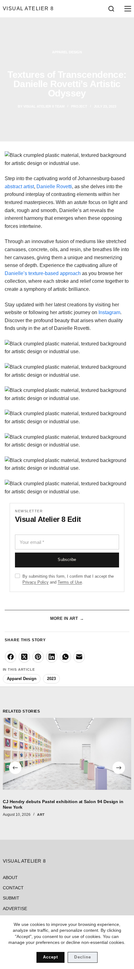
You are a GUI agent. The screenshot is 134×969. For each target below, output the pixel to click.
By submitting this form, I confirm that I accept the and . (68, 579)
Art (41, 814)
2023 (51, 678)
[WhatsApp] (65, 657)
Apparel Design (67, 52)
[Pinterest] (38, 657)
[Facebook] (10, 657)
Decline (82, 957)
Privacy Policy (35, 582)
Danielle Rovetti (54, 186)
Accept (50, 957)
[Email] (79, 657)
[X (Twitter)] (24, 657)
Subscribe (67, 560)
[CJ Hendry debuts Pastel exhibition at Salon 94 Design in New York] (67, 754)
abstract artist (19, 186)
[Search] (111, 8)
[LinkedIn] (51, 657)
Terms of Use (70, 582)
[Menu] (126, 8)
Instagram (109, 312)
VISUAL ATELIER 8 (28, 8)
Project (79, 106)
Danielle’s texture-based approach (43, 273)
